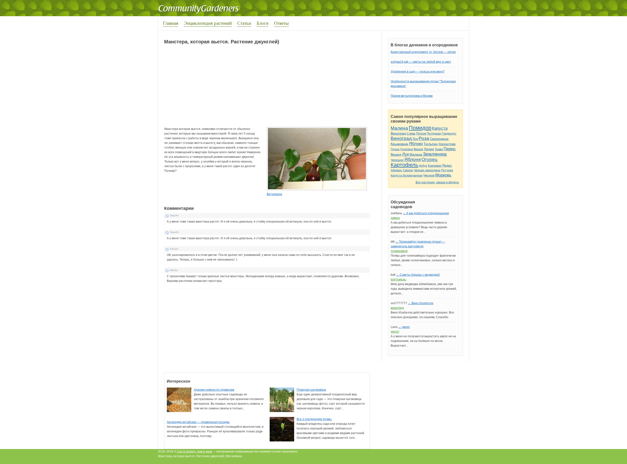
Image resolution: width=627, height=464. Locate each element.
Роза (424, 138)
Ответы (281, 23)
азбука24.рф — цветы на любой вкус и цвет (421, 61)
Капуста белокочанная (406, 175)
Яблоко (416, 143)
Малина (399, 128)
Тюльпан (430, 144)
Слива (411, 133)
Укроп (395, 331)
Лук (415, 139)
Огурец (429, 159)
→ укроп (404, 327)
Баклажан (435, 165)
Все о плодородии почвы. (314, 419)
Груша (395, 149)
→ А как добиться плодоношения (426, 213)
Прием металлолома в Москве (412, 96)
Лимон (395, 218)
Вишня (418, 149)
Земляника (435, 154)
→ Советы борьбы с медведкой (418, 274)
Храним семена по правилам (214, 389)
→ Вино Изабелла (420, 303)
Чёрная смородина (427, 170)
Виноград (398, 133)
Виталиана (274, 194)
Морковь (443, 175)
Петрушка (434, 133)
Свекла (408, 170)
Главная (170, 23)
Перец (450, 149)
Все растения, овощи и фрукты (437, 182)
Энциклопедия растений (208, 23)
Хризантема (447, 144)
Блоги (262, 23)
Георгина (406, 149)
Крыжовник (399, 144)
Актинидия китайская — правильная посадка (198, 422)
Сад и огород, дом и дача (194, 451)
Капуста (439, 128)
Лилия (429, 149)
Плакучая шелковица (311, 389)
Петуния (447, 170)
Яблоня (412, 159)
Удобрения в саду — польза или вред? (418, 71)
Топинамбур (399, 251)
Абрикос (396, 170)
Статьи (244, 23)
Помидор (420, 128)
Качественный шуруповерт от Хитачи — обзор (423, 52)
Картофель (404, 165)
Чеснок (428, 175)
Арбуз (423, 165)
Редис (447, 165)
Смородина (439, 139)
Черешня (397, 160)
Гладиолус (449, 133)
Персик (421, 133)
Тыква (439, 149)
